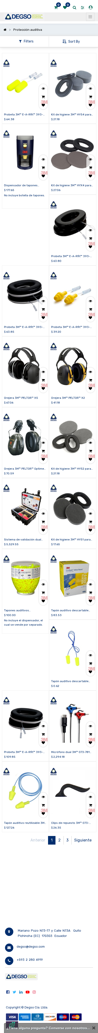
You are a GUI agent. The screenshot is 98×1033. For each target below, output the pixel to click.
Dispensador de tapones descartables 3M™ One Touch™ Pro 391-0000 (25, 185)
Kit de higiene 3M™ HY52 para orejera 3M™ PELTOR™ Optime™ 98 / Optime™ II (72, 469)
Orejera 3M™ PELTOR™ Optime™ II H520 (25, 469)
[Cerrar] (94, 1028)
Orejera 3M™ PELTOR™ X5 (21, 398)
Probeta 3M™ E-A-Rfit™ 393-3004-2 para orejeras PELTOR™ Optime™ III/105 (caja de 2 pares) (25, 327)
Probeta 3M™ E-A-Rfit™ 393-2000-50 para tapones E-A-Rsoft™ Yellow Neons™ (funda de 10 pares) (24, 115)
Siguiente (83, 840)
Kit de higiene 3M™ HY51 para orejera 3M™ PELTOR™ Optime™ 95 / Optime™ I (72, 540)
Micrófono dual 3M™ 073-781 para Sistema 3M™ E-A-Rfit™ (70, 752)
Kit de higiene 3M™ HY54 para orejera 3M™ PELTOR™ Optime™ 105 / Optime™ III (72, 115)
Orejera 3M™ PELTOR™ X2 (68, 398)
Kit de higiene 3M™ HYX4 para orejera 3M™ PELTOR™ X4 (71, 185)
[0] (56, 7)
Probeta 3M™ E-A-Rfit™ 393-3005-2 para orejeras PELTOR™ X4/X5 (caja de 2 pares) (25, 752)
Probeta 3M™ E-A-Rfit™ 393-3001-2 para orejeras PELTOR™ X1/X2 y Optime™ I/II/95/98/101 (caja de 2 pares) (72, 256)
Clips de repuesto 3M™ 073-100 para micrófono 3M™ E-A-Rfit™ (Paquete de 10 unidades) (72, 823)
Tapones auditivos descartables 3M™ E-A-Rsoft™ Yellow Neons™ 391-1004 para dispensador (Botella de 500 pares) (25, 611)
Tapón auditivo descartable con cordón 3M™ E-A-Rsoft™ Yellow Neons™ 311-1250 (70, 681)
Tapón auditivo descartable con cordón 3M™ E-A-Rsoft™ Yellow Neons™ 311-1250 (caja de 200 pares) (71, 611)
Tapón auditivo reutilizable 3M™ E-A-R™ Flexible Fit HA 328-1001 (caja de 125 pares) (25, 823)
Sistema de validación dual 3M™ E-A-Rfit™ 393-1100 (22, 540)
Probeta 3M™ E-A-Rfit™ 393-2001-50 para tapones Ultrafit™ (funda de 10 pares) (72, 327)
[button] (72, 41)
